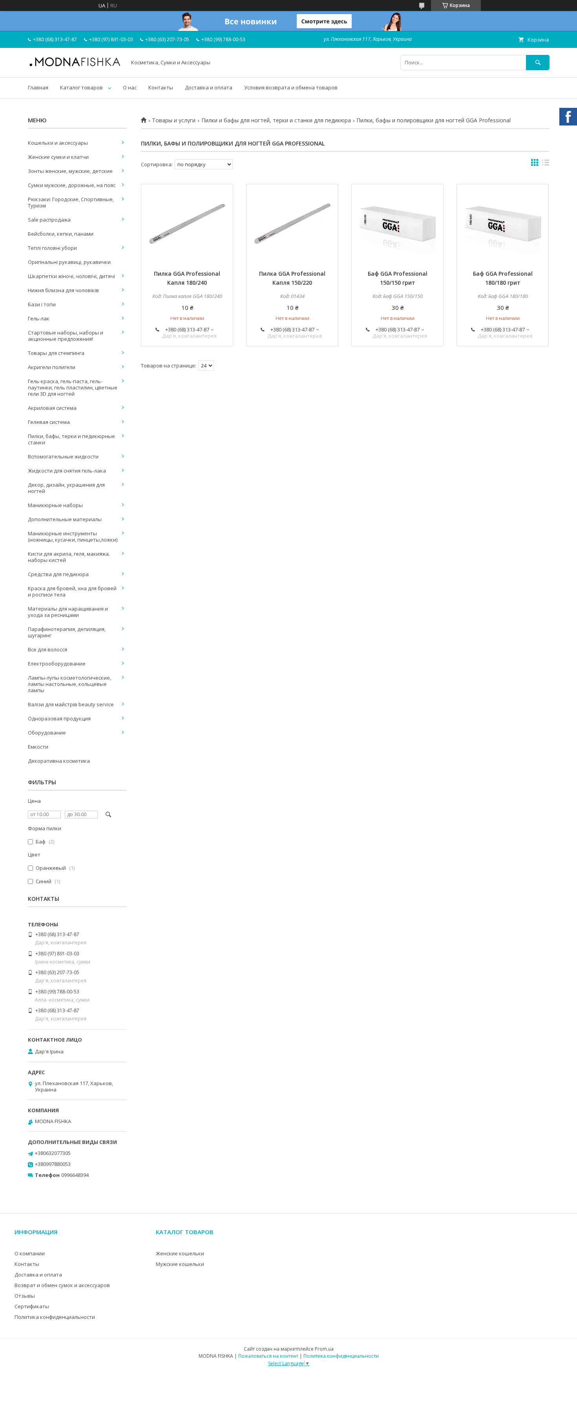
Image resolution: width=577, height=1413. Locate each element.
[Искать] (538, 62)
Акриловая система (52, 407)
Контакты (160, 87)
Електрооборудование (57, 663)
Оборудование (47, 732)
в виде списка (545, 164)
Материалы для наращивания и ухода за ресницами (68, 611)
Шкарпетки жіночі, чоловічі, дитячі (71, 276)
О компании (30, 1253)
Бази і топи (42, 304)
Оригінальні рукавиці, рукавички (69, 262)
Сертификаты (32, 1306)
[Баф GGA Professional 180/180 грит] (502, 223)
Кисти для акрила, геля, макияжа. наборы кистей (69, 557)
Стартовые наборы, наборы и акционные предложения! (65, 335)
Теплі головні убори (52, 247)
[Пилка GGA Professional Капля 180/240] (187, 223)
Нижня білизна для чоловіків (63, 290)
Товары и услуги (173, 120)
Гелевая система (49, 422)
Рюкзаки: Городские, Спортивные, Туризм (71, 202)
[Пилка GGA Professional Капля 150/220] (292, 223)
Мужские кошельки (180, 1264)
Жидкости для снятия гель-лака (67, 470)
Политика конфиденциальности (55, 1316)
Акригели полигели (51, 367)
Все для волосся (47, 649)
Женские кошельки (180, 1253)
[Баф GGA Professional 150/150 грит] (397, 223)
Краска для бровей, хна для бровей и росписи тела (72, 591)
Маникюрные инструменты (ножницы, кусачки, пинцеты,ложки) (72, 536)
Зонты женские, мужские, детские (70, 171)
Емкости (38, 746)
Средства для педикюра (58, 574)
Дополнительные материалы (65, 519)
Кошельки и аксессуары (58, 142)
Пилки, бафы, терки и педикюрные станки (71, 439)
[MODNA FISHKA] (75, 65)
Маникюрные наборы (55, 505)
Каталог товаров (81, 87)
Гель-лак (38, 318)
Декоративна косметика (59, 760)
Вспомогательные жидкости (63, 456)
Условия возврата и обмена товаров (291, 87)
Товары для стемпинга (56, 352)
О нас (130, 87)
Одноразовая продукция (59, 718)
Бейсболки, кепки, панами (60, 233)
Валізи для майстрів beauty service (71, 704)
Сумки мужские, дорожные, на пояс (71, 185)
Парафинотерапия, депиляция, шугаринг (67, 632)
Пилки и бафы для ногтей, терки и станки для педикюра (276, 120)
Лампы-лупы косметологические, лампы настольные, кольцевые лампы (69, 684)
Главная (38, 87)
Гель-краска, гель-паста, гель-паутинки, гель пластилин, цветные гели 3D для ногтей (72, 387)
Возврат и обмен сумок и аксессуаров (62, 1285)
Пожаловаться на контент (268, 1356)
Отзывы (25, 1295)
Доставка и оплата (208, 87)
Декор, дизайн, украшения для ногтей (66, 488)
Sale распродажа (49, 219)
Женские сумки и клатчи (58, 156)
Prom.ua (324, 1349)
